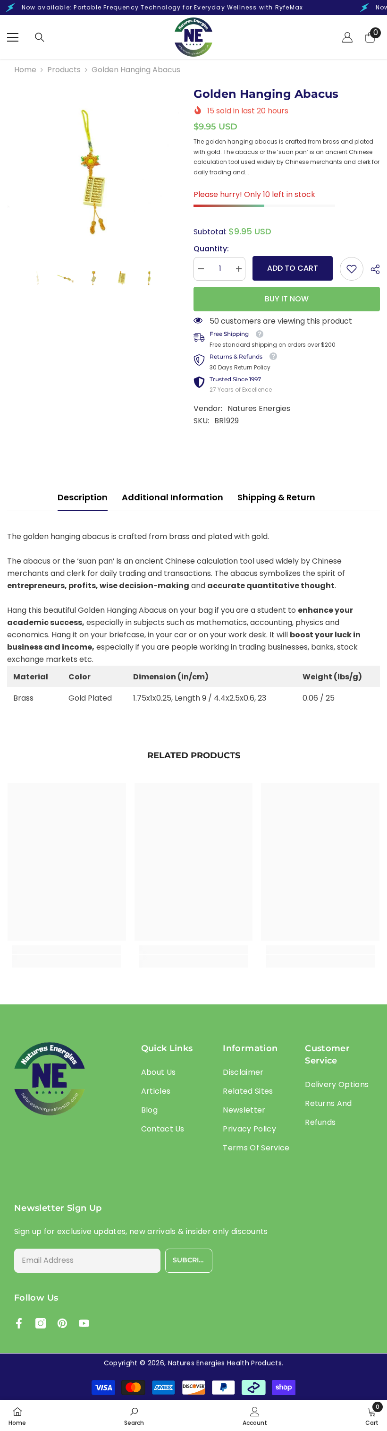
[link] (351, 269)
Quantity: (211, 248)
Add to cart (292, 268)
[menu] (12, 37)
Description (83, 497)
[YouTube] (84, 1323)
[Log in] (347, 37)
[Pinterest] (62, 1323)
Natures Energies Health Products (225, 1363)
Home (25, 69)
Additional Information (172, 497)
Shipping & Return (276, 497)
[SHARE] (371, 269)
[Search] (39, 37)
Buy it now (287, 298)
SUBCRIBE (190, 1260)
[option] (93, 173)
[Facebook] (19, 1323)
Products (64, 69)
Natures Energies (258, 408)
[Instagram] (40, 1323)
